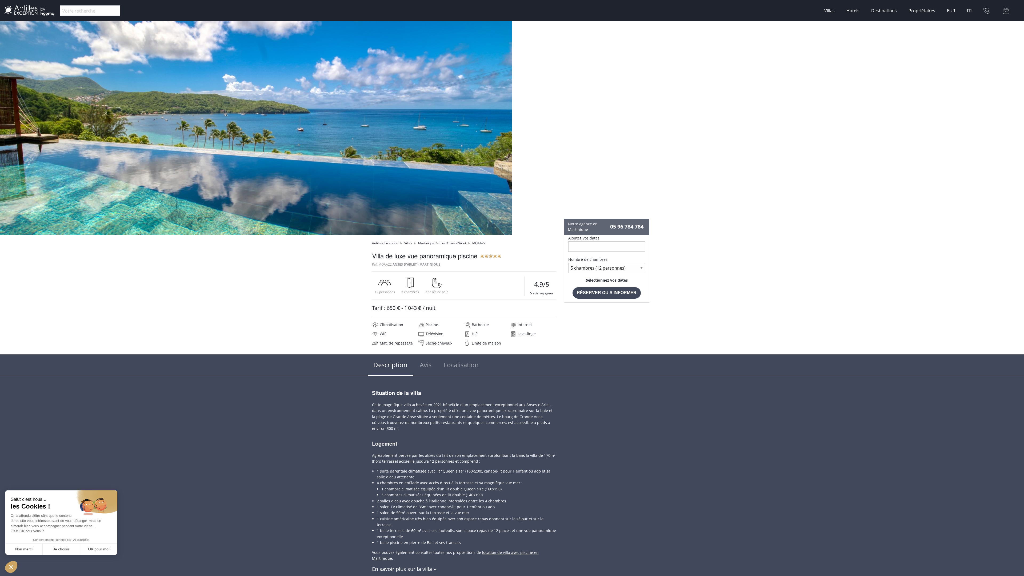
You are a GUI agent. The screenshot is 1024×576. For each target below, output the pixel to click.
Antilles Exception (385, 243)
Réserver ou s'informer (607, 292)
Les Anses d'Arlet (453, 243)
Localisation (461, 364)
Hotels (852, 11)
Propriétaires (922, 11)
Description (390, 364)
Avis (425, 364)
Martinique (426, 243)
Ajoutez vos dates (583, 238)
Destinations (884, 11)
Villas (829, 11)
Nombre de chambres (587, 259)
